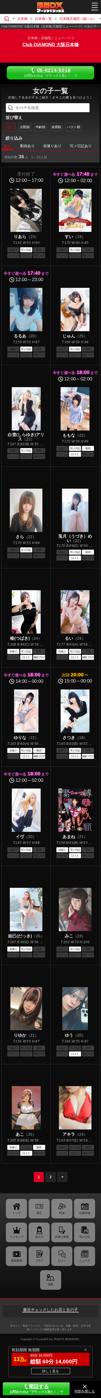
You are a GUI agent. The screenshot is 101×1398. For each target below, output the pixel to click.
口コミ (62, 1260)
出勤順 (24, 127)
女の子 (39, 1236)
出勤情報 (84, 1213)
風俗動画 (16, 1260)
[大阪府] (7, 18)
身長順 (56, 127)
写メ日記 (84, 1236)
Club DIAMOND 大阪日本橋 (50, 44)
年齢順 (40, 127)
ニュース (84, 1260)
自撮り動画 (62, 1236)
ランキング (17, 1236)
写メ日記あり (81, 146)
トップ (16, 1213)
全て (7, 146)
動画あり (27, 146)
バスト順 (73, 127)
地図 (50, 1284)
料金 (62, 1213)
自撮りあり (52, 146)
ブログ (39, 1260)
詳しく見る (50, 1371)
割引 (39, 1213)
